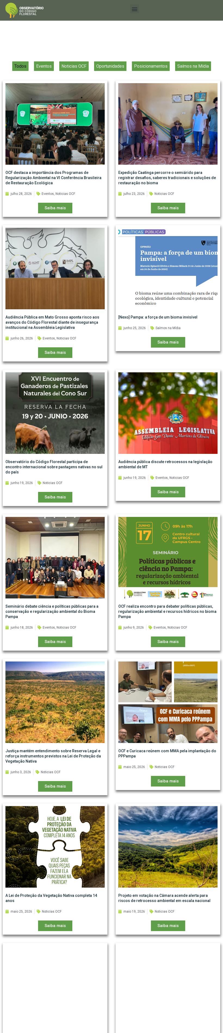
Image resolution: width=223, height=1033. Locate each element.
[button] (134, 8)
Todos (20, 66)
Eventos (44, 66)
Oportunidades (110, 66)
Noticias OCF (73, 66)
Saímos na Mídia (193, 66)
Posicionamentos (151, 66)
